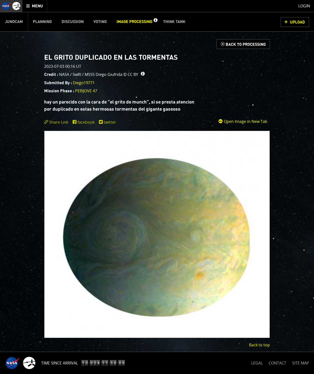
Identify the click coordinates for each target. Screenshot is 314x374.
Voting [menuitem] (100, 22)
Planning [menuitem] (42, 22)
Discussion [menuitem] (73, 22)
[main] (157, 187)
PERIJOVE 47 (86, 91)
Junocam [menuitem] (14, 22)
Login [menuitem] (304, 6)
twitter (110, 122)
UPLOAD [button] (297, 22)
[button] (155, 21)
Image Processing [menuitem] (134, 22)
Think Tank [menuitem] (174, 22)
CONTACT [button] (277, 363)
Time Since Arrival (59, 363)
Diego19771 (84, 82)
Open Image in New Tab (245, 121)
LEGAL (257, 362)
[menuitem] (34, 6)
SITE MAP (300, 363)
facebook (86, 122)
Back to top (259, 345)
